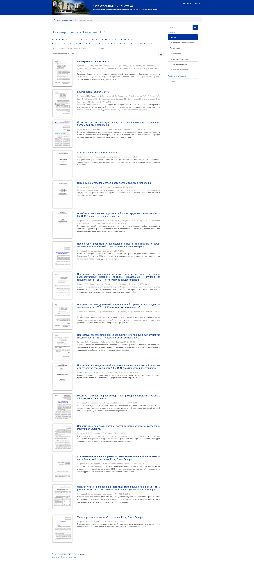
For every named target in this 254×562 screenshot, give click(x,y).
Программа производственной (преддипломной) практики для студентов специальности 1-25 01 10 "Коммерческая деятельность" (118, 336)
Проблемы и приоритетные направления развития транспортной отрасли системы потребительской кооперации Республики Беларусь (118, 245)
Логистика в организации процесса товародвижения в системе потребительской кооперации (118, 123)
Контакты (56, 556)
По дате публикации (178, 64)
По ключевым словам (179, 69)
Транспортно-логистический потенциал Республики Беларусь (111, 517)
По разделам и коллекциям (182, 42)
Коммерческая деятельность (93, 61)
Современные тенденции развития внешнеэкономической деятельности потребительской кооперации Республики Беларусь (118, 457)
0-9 (53, 39)
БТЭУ (70, 554)
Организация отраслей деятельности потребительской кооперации (114, 182)
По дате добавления (179, 58)
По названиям (176, 53)
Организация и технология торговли (97, 152)
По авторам (175, 48)
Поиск (101, 48)
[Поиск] (195, 27)
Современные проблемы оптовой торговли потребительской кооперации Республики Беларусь (118, 427)
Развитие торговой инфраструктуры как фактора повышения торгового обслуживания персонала (118, 397)
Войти (172, 81)
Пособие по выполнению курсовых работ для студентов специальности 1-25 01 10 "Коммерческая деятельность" (118, 214)
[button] (187, 3)
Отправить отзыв (68, 556)
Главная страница (64, 19)
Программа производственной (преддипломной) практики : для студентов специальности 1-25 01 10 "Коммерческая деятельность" (118, 306)
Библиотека (79, 554)
